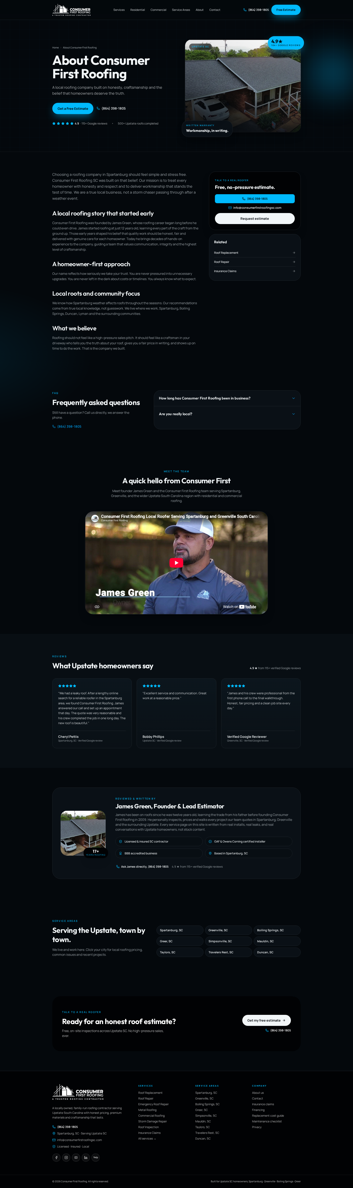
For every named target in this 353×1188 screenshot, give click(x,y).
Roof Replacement (150, 1093)
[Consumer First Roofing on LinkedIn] (86, 1157)
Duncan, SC (265, 952)
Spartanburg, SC (171, 930)
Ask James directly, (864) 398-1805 (145, 866)
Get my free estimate (264, 1020)
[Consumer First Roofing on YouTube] (76, 1157)
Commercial (158, 10)
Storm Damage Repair (152, 1121)
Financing (258, 1110)
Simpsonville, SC (220, 941)
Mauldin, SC (265, 941)
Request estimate (254, 218)
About (200, 10)
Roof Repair (145, 1098)
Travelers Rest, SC (221, 952)
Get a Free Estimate (73, 108)
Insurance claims (263, 1104)
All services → (147, 1138)
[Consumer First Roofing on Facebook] (56, 1157)
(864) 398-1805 (258, 10)
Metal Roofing (147, 1110)
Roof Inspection (148, 1127)
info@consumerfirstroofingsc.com (257, 208)
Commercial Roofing (151, 1115)
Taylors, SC (167, 952)
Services (119, 10)
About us (258, 1093)
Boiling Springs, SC (270, 930)
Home (55, 47)
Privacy (256, 1127)
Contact (214, 10)
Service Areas (181, 10)
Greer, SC (166, 941)
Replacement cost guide (268, 1115)
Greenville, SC (218, 930)
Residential (137, 10)
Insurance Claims (149, 1133)
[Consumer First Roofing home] (71, 10)
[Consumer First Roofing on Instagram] (66, 1157)
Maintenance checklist (267, 1121)
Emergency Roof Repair (153, 1104)
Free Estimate (285, 10)
